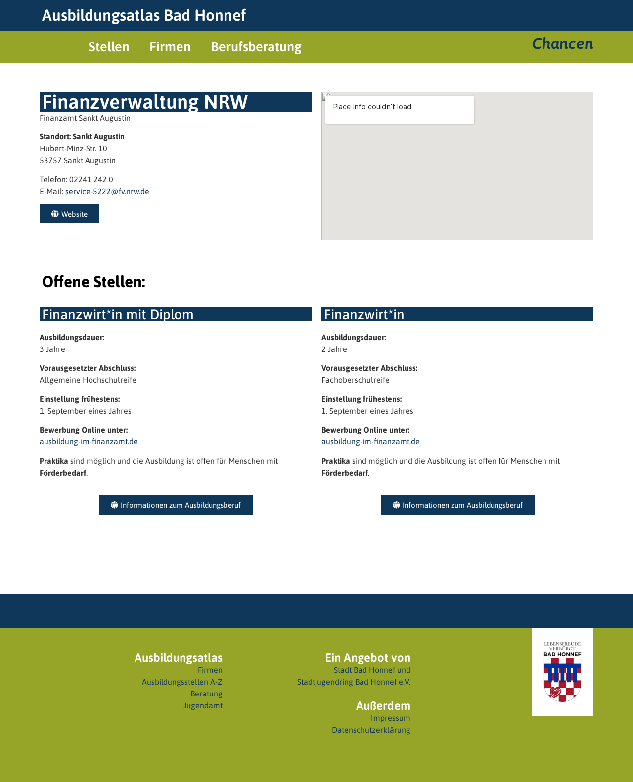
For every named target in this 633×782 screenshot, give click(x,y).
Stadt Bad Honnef (364, 669)
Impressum (390, 717)
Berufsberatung (256, 46)
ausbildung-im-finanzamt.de (89, 441)
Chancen (562, 43)
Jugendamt (203, 705)
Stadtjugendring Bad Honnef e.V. (353, 681)
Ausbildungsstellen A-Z (182, 681)
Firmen (170, 46)
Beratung (206, 693)
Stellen (109, 46)
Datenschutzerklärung (371, 729)
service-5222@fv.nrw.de (106, 191)
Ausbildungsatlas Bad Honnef (144, 15)
